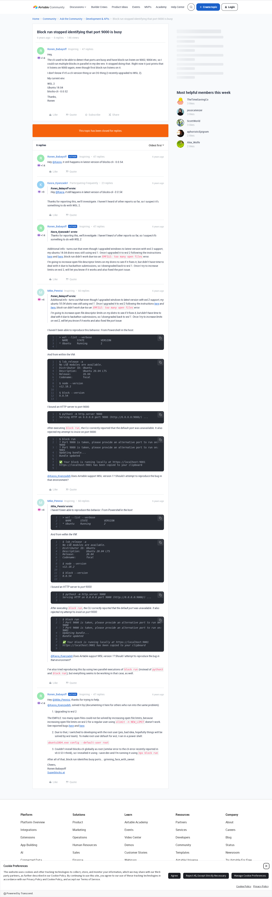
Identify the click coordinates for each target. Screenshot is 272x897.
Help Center (177, 7)
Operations (80, 837)
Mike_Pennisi (55, 290)
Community (49, 19)
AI (22, 852)
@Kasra (57, 162)
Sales (76, 852)
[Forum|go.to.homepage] (48, 7)
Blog (228, 837)
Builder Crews (99, 7)
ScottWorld (193, 121)
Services (181, 830)
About (230, 822)
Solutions (79, 815)
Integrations (29, 830)
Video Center (133, 837)
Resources (182, 815)
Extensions (28, 837)
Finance (78, 860)
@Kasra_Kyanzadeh (59, 476)
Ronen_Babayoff (57, 49)
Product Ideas (120, 7)
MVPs (148, 7)
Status (230, 845)
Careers (230, 830)
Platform (26, 815)
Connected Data (31, 860)
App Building (29, 845)
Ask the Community (71, 19)
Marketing (79, 830)
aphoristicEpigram (198, 131)
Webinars (131, 860)
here (49, 256)
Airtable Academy (136, 822)
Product (78, 822)
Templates (182, 852)
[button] (208, 7)
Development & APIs (97, 19)
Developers (183, 837)
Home (35, 19)
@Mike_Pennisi (61, 699)
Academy (161, 7)
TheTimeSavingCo (197, 99)
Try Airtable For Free (239, 860)
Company (232, 815)
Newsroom (233, 852)
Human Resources (85, 845)
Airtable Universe (187, 860)
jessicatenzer (194, 110)
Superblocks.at (56, 772)
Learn (128, 815)
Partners (181, 822)
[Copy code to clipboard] (160, 338)
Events (136, 7)
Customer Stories (136, 852)
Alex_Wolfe (193, 142)
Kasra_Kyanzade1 (57, 183)
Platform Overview (33, 822)
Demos (129, 845)
